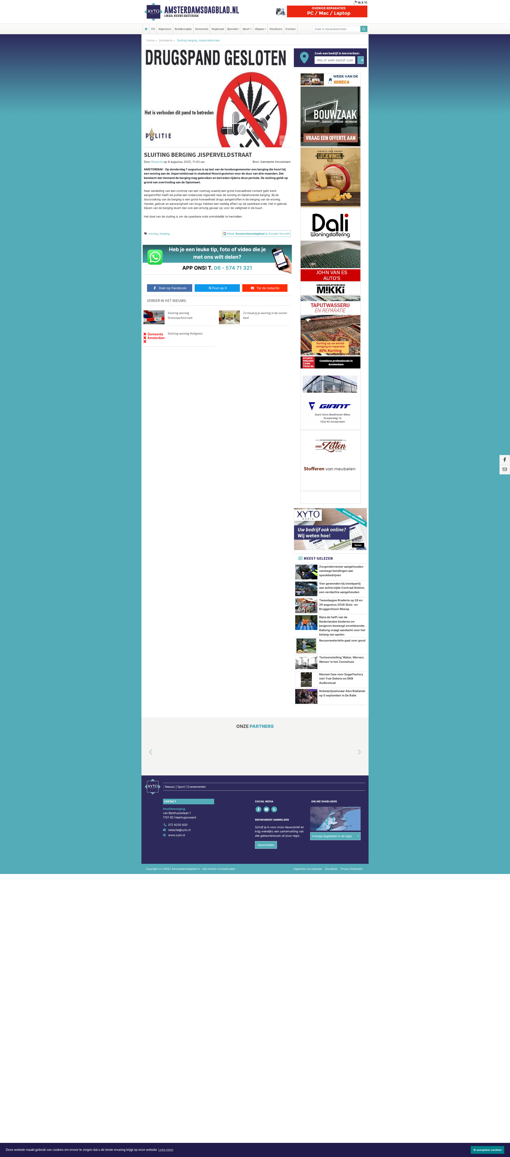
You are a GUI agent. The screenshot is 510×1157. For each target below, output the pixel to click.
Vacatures (275, 28)
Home (150, 40)
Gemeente (201, 28)
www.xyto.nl (176, 835)
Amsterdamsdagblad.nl (201, 10)
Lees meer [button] (165, 1149)
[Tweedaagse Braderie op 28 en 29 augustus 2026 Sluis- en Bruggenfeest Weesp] (306, 605)
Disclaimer (331, 868)
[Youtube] (267, 809)
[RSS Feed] (274, 809)
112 (153, 28)
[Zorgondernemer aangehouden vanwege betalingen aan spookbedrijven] (306, 572)
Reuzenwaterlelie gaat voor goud (342, 640)
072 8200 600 (177, 824)
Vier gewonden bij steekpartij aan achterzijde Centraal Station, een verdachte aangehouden (342, 588)
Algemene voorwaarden (308, 868)
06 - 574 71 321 (233, 268)
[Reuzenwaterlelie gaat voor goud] (306, 645)
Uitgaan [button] (259, 28)
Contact (290, 28)
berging (165, 233)
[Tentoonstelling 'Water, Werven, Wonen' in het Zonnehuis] (306, 662)
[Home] (146, 29)
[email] (505, 470)
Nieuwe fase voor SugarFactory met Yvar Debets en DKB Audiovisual (341, 678)
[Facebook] (259, 809)
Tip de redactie (267, 288)
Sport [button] (246, 28)
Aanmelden (266, 845)
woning (153, 233)
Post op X (219, 288)
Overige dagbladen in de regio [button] (332, 836)
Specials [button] (232, 28)
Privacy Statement (352, 868)
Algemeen (164, 28)
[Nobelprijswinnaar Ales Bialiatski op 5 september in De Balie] (306, 696)
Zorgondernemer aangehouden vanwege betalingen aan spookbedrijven (341, 571)
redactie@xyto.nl (179, 830)
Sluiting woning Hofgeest (185, 333)
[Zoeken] (364, 29)
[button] (146, 752)
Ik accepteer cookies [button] (488, 1149)
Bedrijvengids (183, 28)
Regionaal (218, 28)
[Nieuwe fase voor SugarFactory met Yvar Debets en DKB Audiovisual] (306, 679)
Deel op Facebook (172, 288)
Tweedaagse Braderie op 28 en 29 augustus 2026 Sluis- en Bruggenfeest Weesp (341, 604)
